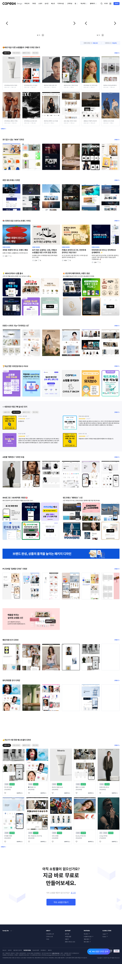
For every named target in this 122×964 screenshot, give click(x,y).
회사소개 (4, 950)
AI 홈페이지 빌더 (88, 936)
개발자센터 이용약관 (17, 950)
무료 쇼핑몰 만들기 (61, 902)
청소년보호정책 (36, 950)
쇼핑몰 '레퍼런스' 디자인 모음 (13, 457)
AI (100, 951)
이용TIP (67, 939)
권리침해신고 (43, 950)
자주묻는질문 (68, 936)
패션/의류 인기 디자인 (11, 640)
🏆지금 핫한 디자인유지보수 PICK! (15, 366)
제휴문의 (50, 950)
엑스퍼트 (83, 3)
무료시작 (116, 3)
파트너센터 (86, 942)
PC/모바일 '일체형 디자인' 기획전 (15, 568)
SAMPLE (19, 793)
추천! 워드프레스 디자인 (11, 180)
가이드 (47, 939)
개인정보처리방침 (27, 950)
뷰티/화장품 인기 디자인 (11, 680)
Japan (104, 934)
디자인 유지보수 (16, 53)
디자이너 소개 (49, 936)
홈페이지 (92, 3)
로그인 (73, 892)
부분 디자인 (35, 53)
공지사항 (67, 934)
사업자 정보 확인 (55, 953)
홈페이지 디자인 (26, 53)
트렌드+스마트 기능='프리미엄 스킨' (16, 325)
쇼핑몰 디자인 (7, 53)
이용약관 (10, 950)
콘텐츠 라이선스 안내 (70, 942)
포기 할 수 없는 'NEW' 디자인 (13, 139)
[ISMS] (114, 951)
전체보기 (116, 53)
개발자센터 (86, 939)
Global (104, 936)
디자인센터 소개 (50, 934)
